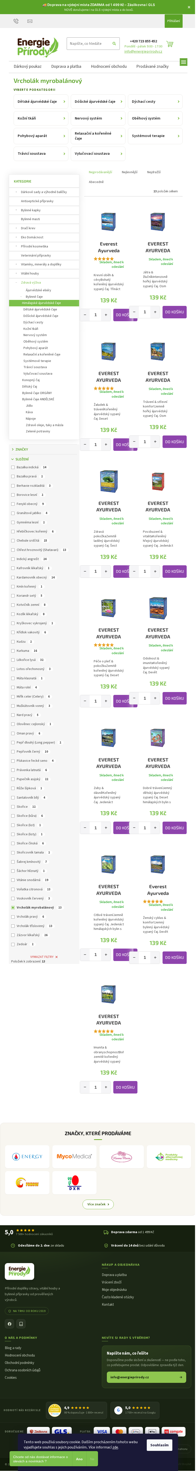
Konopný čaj (31, 380)
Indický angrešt (32, 559)
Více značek (96, 1204)
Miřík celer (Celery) (33, 696)
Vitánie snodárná (32, 880)
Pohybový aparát (35, 348)
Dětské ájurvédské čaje (40, 309)
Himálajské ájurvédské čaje (41, 303)
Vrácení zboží (111, 1282)
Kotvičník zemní (31, 604)
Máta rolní (27, 687)
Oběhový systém (35, 341)
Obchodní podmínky (19, 1362)
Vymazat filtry (42, 957)
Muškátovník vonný (33, 706)
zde (115, 1447)
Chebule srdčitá (32, 540)
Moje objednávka (114, 1289)
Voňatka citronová (33, 889)
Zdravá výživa (31, 282)
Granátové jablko (32, 513)
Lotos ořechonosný (34, 669)
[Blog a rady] (21, 1323)
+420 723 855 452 (143, 41)
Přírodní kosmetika (34, 246)
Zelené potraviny (38, 431)
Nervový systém (35, 335)
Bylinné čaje (34, 296)
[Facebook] (9, 1323)
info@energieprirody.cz (143, 51)
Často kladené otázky (118, 1297)
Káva (29, 412)
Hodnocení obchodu (20, 1355)
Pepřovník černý (32, 751)
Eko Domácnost (32, 237)
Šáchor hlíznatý (31, 871)
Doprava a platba (114, 1274)
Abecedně (96, 182)
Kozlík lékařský (30, 614)
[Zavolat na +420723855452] (21, 21)
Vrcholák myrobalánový (39, 907)
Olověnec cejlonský (34, 724)
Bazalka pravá (30, 476)
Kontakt (108, 1304)
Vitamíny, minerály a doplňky (41, 264)
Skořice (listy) (30, 834)
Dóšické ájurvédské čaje (40, 316)
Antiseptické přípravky (37, 201)
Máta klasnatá (30, 678)
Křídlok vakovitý (31, 632)
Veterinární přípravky (36, 255)
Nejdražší (154, 172)
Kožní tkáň (30, 328)
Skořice (26, 806)
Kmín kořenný (29, 586)
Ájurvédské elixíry (38, 290)
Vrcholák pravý (30, 916)
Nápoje (31, 418)
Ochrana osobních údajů (22, 1370)
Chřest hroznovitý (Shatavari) (41, 550)
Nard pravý (27, 715)
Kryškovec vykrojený (35, 623)
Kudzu (24, 641)
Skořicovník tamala (33, 852)
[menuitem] (27, 67)
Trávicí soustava (35, 367)
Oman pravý (28, 733)
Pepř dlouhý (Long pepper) (39, 742)
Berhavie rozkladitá (34, 485)
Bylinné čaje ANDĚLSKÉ (38, 399)
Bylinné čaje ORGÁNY (37, 393)
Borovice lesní (30, 494)
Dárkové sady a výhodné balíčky (44, 192)
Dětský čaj (29, 386)
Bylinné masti (30, 219)
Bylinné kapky (31, 210)
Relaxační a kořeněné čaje (41, 354)
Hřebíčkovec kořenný (35, 531)
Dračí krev (28, 228)
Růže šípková (29, 788)
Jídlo (29, 405)
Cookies (11, 1377)
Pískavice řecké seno (35, 760)
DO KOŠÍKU (125, 314)
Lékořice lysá (30, 660)
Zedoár (25, 944)
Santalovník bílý (31, 797)
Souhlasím (159, 1445)
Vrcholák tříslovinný (34, 926)
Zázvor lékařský (32, 935)
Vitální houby (30, 273)
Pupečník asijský (32, 779)
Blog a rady (13, 1348)
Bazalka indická (31, 467)
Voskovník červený (33, 898)
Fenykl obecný (30, 504)
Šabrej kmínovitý (32, 861)
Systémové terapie (37, 361)
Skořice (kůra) (30, 815)
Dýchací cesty (33, 322)
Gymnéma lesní (31, 522)
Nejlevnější (129, 172)
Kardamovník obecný (36, 577)
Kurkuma (27, 650)
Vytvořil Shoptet (181, 1464)
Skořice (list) (29, 825)
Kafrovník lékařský (33, 568)
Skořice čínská (30, 843)
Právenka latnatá (32, 770)
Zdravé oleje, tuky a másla (44, 425)
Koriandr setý (29, 595)
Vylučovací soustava (37, 373)
